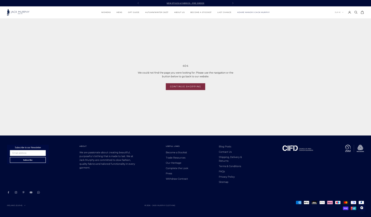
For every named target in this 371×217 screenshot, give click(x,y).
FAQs (222, 171)
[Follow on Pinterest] (23, 192)
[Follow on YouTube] (31, 192)
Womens (106, 12)
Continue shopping (185, 86)
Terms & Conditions (230, 166)
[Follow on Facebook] (8, 192)
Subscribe (27, 160)
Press (169, 173)
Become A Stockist (201, 12)
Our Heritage (173, 163)
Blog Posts (225, 146)
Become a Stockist (176, 152)
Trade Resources (175, 157)
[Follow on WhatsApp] (38, 192)
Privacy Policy (227, 176)
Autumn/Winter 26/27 (156, 12)
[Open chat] (361, 207)
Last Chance (224, 12)
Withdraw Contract (177, 178)
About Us (179, 12)
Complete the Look (177, 168)
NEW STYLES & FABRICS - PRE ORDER (185, 3)
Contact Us (225, 152)
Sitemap (223, 182)
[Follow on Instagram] (15, 192)
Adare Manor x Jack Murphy (253, 12)
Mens (119, 12)
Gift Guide (134, 12)
